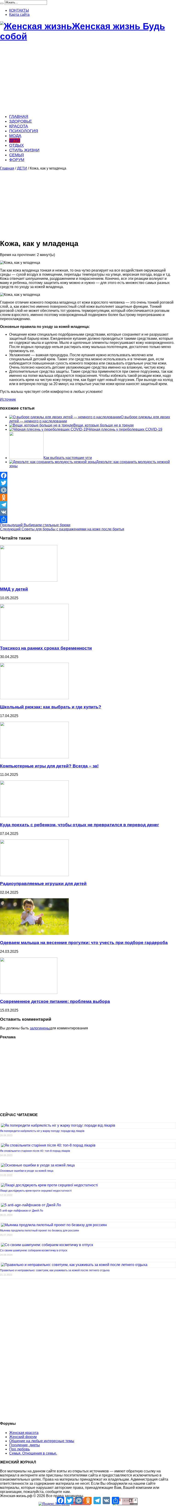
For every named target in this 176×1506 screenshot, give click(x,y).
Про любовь (19, 1449)
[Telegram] (88, 504)
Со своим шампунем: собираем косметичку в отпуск (33, 1250)
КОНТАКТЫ (19, 10)
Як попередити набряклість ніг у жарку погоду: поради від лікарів (42, 1131)
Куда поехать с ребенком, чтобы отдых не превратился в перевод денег (79, 824)
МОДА (15, 135)
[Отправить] (88, 519)
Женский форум (23, 1437)
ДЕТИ (14, 140)
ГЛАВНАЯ (18, 116)
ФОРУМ (16, 159)
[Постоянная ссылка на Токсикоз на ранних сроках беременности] (34, 639)
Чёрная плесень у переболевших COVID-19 (125, 429)
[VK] (88, 512)
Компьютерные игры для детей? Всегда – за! (49, 766)
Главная (7, 168)
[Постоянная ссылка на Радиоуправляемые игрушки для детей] (34, 875)
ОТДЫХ (16, 145)
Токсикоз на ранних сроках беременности (46, 648)
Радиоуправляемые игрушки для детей (43, 883)
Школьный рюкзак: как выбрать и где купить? (50, 706)
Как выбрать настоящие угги (68, 458)
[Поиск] (2, 3)
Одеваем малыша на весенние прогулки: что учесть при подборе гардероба (84, 942)
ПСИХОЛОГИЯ (23, 131)
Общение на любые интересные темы (41, 1441)
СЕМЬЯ (16, 155)
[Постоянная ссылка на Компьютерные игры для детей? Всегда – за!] (34, 757)
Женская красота (23, 1433)
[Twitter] (88, 482)
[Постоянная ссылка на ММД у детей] (28, 580)
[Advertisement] (88, 78)
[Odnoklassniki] (88, 497)
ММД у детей (14, 589)
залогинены (40, 1028)
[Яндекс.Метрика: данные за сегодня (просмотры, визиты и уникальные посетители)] (54, 1504)
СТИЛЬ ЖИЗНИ (24, 150)
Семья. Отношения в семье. (33, 1453)
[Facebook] (88, 475)
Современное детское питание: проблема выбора (55, 1001)
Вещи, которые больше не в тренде (103, 425)
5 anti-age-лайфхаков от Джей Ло (21, 1210)
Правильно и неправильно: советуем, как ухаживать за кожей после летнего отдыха (55, 1270)
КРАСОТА (18, 126)
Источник (8, 399)
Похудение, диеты (24, 1445)
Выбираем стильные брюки (35, 525)
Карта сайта (19, 14)
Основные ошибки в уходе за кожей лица (26, 1170)
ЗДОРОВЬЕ (20, 121)
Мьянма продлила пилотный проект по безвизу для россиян (39, 1230)
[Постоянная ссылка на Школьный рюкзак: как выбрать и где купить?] (34, 698)
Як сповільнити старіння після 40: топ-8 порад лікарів (35, 1150)
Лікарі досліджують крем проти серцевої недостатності (36, 1190)
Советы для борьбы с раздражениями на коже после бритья (62, 529)
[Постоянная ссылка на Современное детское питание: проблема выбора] (28, 993)
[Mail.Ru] (88, 490)
